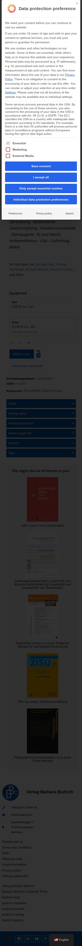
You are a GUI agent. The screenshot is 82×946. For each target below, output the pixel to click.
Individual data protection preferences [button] (41, 199)
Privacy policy (44, 213)
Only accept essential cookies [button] (41, 188)
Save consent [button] (41, 166)
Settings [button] (10, 92)
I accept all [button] (41, 177)
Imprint (69, 213)
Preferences (15, 213)
